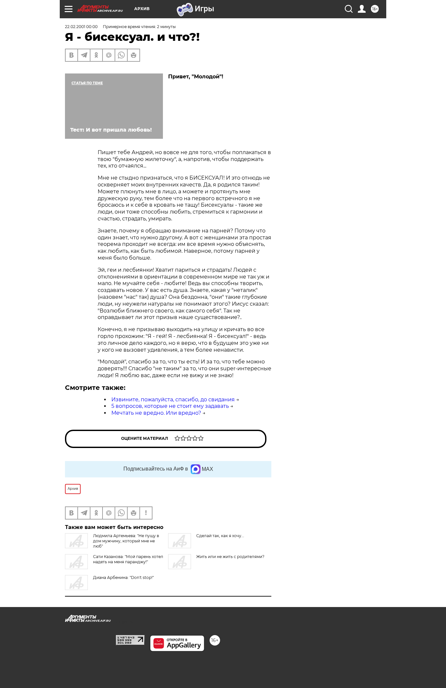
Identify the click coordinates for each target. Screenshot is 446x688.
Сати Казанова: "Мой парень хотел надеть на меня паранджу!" (128, 559)
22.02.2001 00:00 (81, 26)
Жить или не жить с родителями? (230, 556)
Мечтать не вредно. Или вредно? (156, 413)
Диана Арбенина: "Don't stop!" (123, 577)
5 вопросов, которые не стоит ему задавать (170, 406)
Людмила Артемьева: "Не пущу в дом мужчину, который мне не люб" (126, 541)
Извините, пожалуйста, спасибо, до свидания (173, 399)
